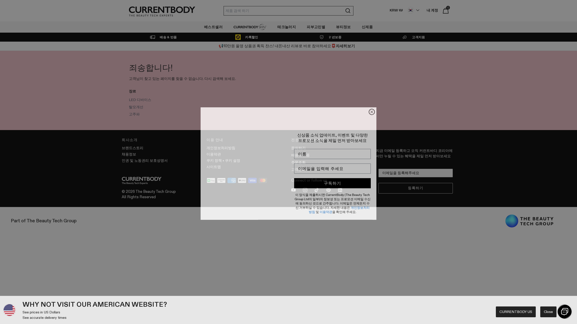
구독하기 (332, 181)
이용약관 (326, 210)
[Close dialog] (372, 110)
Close (548, 312)
